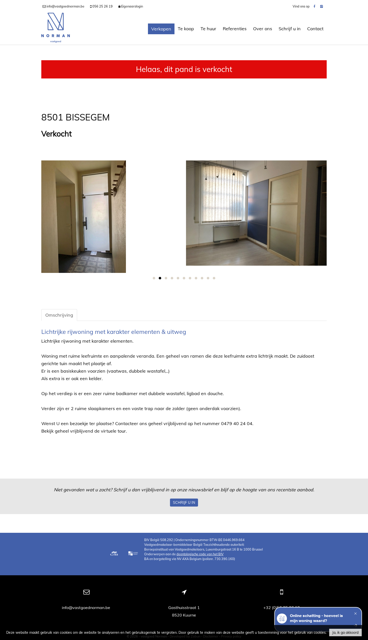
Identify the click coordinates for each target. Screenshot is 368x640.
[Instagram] (321, 6)
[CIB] (114, 554)
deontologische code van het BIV (200, 554)
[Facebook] (314, 6)
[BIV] (133, 554)
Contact (315, 28)
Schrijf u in (290, 28)
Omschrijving (59, 315)
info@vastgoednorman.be (86, 607)
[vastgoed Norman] (55, 28)
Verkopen (161, 29)
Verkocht (56, 134)
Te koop (186, 28)
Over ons (262, 28)
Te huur (208, 28)
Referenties (235, 28)
